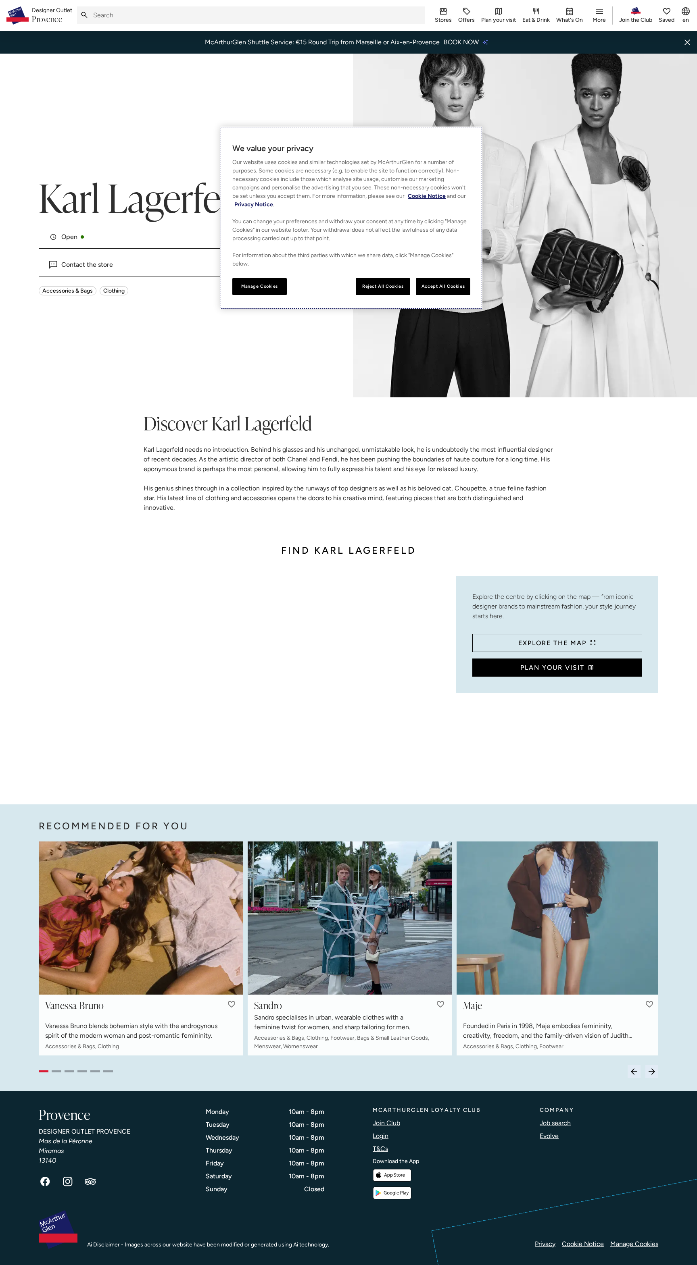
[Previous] (634, 1071)
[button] (231, 1004)
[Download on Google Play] (392, 1193)
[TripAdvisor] (90, 1181)
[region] (351, 218)
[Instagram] (67, 1181)
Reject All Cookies (382, 286)
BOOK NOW (461, 42)
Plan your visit (552, 667)
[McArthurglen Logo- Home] (17, 15)
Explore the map (552, 643)
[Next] (651, 1071)
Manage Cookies (634, 1244)
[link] (52, 16)
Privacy (545, 1244)
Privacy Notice (253, 204)
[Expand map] (244, 682)
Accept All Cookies (443, 286)
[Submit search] (84, 15)
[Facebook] (45, 1181)
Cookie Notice (583, 1244)
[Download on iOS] (392, 1175)
